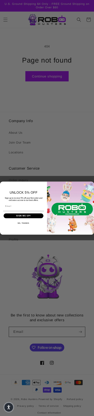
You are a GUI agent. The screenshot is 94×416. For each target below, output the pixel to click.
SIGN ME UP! (23, 216)
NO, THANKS (23, 223)
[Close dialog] (91, 184)
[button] (8, 407)
